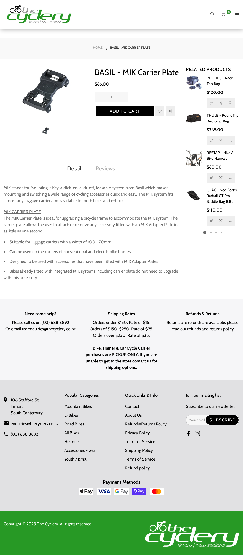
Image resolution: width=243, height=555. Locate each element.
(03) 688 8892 (55, 322)
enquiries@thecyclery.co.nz (52, 329)
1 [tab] (204, 232)
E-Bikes (71, 415)
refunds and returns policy (210, 329)
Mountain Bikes (78, 406)
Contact (132, 406)
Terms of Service (140, 441)
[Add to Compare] (170, 111)
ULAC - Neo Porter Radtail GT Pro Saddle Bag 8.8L (222, 196)
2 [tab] (211, 232)
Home (98, 47)
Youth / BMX (75, 459)
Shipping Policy (139, 450)
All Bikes (71, 432)
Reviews (105, 168)
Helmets (71, 441)
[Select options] (211, 103)
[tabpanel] (212, 150)
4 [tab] (221, 232)
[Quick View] (230, 103)
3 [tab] (216, 232)
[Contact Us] (211, 140)
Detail (74, 168)
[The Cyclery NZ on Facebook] (188, 434)
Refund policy (137, 468)
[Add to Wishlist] (159, 111)
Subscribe (222, 420)
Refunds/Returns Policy (146, 424)
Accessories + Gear (80, 450)
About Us (133, 415)
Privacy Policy (137, 432)
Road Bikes (74, 424)
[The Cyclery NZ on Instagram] (197, 434)
